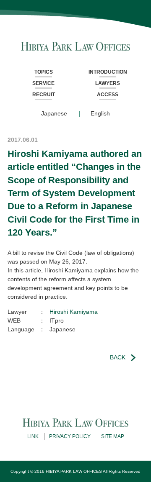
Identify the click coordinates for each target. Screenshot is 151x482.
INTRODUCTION (108, 72)
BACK (117, 357)
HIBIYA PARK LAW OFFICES (74, 471)
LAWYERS (107, 83)
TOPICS (43, 72)
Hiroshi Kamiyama (73, 311)
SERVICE (43, 83)
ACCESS (107, 94)
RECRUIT (43, 94)
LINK (33, 436)
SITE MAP (112, 436)
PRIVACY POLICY (70, 436)
